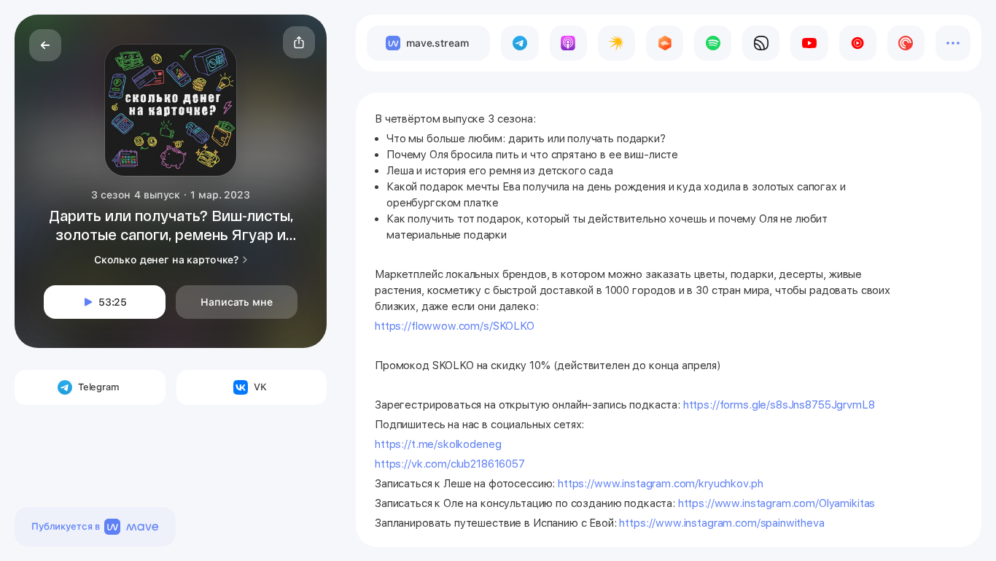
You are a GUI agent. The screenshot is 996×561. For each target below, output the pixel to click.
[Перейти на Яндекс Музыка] (616, 43)
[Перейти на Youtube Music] (857, 43)
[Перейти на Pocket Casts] (906, 43)
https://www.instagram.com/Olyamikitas (776, 503)
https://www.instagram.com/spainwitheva (721, 523)
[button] (299, 42)
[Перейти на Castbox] (664, 43)
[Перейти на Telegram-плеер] (519, 43)
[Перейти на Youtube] (809, 43)
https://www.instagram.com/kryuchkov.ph (660, 483)
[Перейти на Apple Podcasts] (568, 43)
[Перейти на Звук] (760, 43)
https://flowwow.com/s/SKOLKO (454, 326)
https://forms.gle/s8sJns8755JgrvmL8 (779, 404)
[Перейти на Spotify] (712, 43)
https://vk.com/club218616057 (450, 464)
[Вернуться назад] (45, 45)
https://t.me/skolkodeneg (439, 444)
